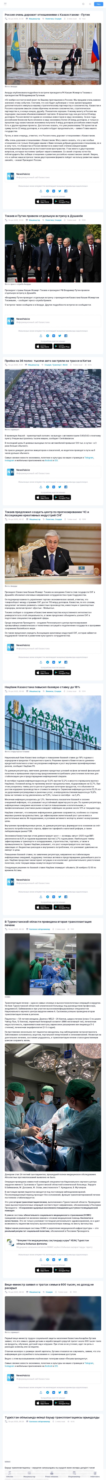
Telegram (88, 458)
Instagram (9, 460)
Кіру (99, 4)
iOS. (56, 460)
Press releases (51, 1477)
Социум (58, 19)
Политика (49, 19)
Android (48, 460)
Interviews (95, 1477)
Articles (9, 1477)
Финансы (49, 691)
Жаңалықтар (34, 19)
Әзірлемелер (74, 1477)
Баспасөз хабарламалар (39, 929)
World (65, 365)
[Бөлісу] (41, 191)
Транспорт (57, 365)
